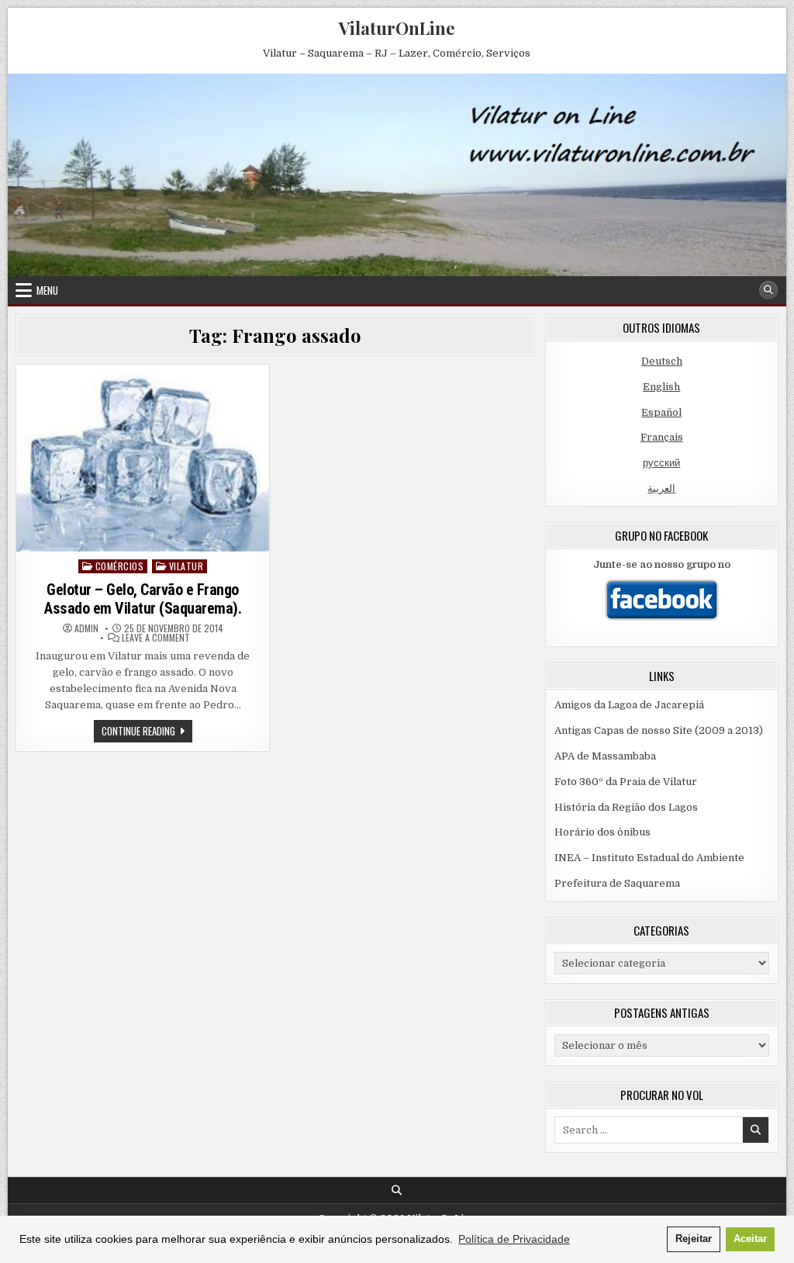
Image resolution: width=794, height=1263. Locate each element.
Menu (47, 290)
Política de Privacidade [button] (514, 1239)
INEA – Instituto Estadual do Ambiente (649, 857)
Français (661, 437)
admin (86, 628)
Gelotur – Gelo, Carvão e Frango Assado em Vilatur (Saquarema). (142, 599)
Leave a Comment (156, 637)
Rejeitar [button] (693, 1239)
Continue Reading (147, 732)
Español (661, 412)
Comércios (119, 566)
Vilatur (186, 566)
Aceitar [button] (750, 1239)
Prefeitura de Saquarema (617, 883)
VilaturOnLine (397, 28)
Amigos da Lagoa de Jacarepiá (629, 705)
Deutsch (661, 361)
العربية (661, 488)
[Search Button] (768, 290)
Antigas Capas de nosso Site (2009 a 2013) (658, 730)
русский (661, 463)
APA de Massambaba (605, 756)
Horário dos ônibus (602, 832)
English (661, 387)
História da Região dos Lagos (626, 807)
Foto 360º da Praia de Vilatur (625, 781)
